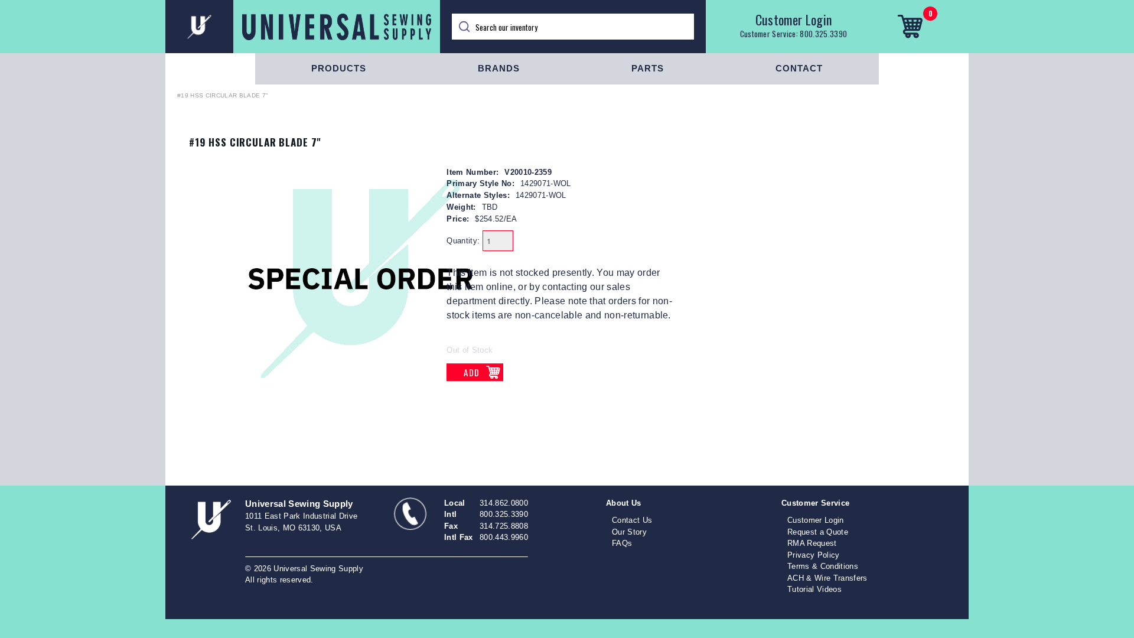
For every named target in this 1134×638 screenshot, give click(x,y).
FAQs (622, 543)
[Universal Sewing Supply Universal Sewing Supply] (302, 26)
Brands (499, 68)
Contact (799, 68)
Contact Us (632, 520)
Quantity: (463, 240)
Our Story (629, 532)
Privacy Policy (813, 555)
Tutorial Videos (814, 589)
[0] (910, 26)
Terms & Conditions (822, 566)
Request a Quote (817, 532)
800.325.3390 (823, 34)
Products (338, 68)
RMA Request (812, 543)
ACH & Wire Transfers (827, 578)
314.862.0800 (504, 503)
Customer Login (793, 19)
